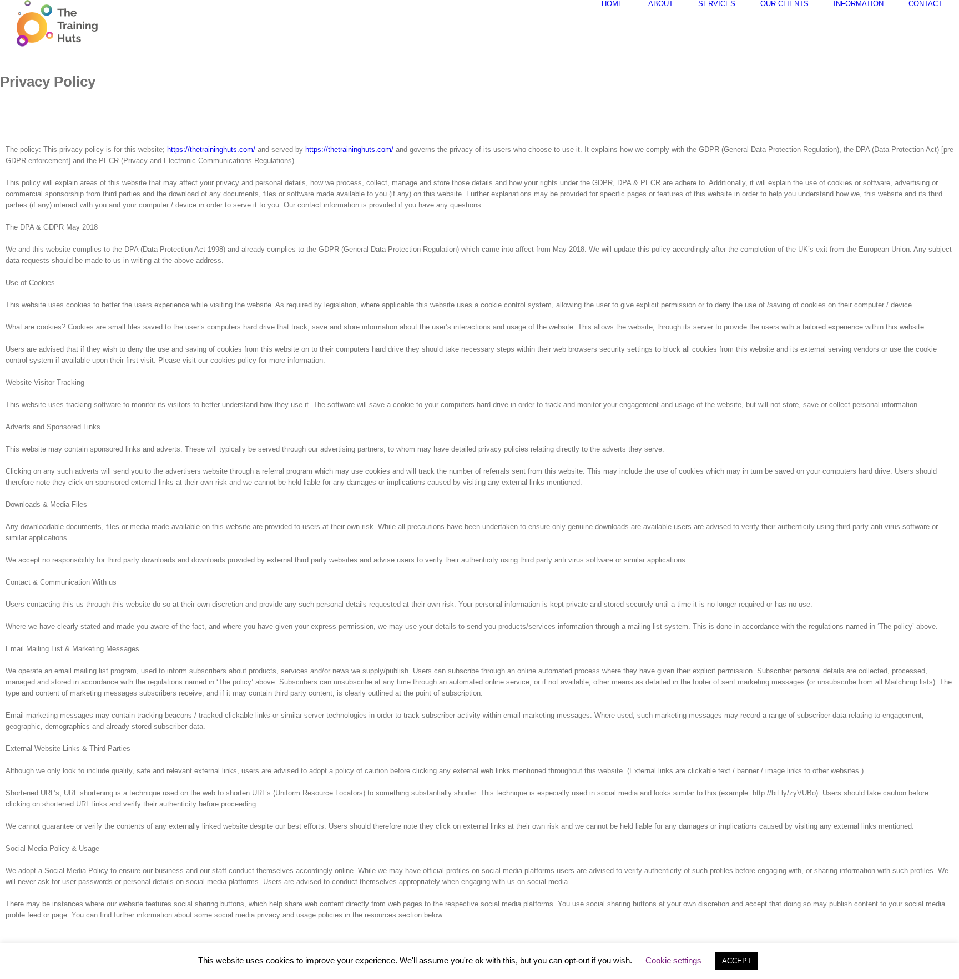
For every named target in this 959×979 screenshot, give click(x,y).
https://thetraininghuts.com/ (210, 149)
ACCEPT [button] (736, 961)
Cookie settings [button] (673, 960)
